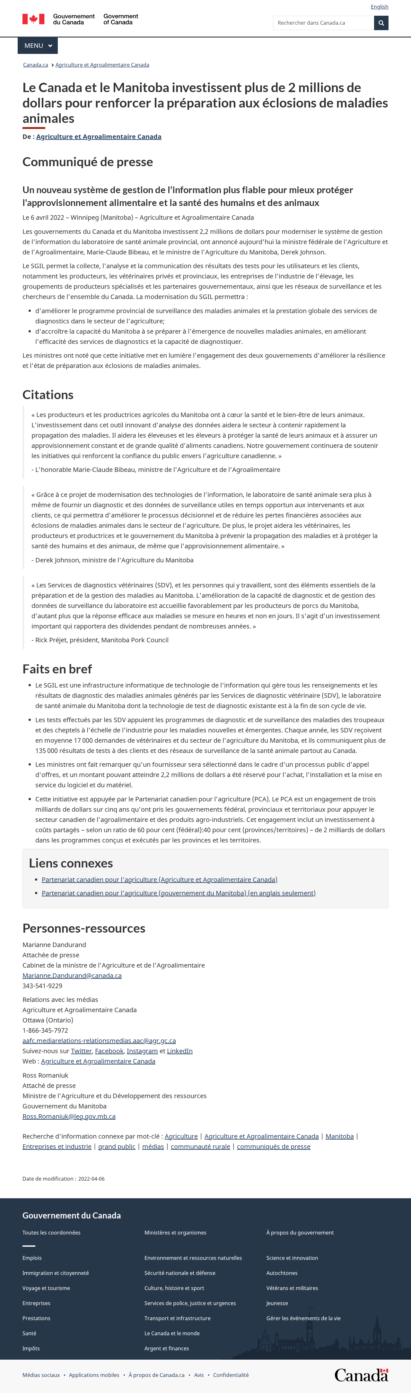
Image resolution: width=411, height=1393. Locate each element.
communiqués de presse (273, 1146)
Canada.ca (35, 64)
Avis (199, 1375)
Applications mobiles (94, 1375)
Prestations (36, 1318)
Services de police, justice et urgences (190, 1303)
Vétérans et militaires (292, 1288)
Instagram (142, 1051)
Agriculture (181, 1136)
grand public (117, 1146)
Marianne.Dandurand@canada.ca (72, 975)
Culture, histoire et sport (174, 1288)
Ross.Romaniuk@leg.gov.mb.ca (69, 1116)
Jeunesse (277, 1303)
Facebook (109, 1051)
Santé (29, 1333)
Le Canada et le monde (172, 1333)
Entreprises (36, 1303)
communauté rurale (200, 1146)
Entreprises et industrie (57, 1146)
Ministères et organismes (175, 1232)
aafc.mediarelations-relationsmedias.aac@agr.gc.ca (99, 1040)
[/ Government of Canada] (80, 20)
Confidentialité (231, 1375)
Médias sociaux (41, 1375)
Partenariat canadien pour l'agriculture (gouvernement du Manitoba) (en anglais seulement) (179, 893)
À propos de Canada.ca (157, 1375)
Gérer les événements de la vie (304, 1318)
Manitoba (340, 1136)
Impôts (31, 1348)
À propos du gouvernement (300, 1232)
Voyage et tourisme (46, 1288)
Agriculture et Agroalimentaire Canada (102, 64)
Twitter (81, 1051)
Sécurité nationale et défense (179, 1273)
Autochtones (282, 1273)
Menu (41, 45)
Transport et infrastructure (177, 1318)
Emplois (32, 1257)
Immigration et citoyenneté (55, 1273)
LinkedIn (180, 1051)
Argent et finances (166, 1348)
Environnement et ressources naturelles (193, 1257)
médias (153, 1146)
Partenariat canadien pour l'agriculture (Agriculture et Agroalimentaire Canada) (159, 879)
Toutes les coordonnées (51, 1232)
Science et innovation (292, 1257)
